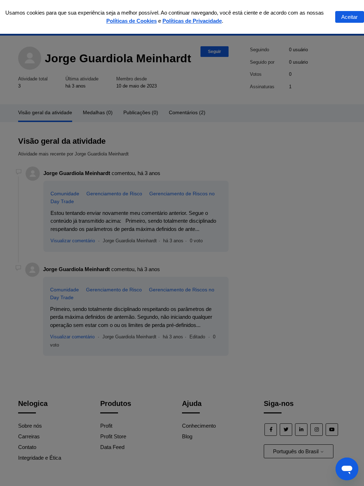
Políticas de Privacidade (192, 21)
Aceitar (349, 17)
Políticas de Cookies (131, 21)
